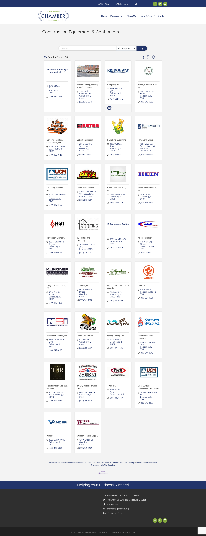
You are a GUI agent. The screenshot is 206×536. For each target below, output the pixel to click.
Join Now (103, 4)
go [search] (143, 48)
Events (160, 16)
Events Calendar (84, 462)
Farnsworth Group (145, 140)
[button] (45, 57)
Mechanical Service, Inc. (56, 336)
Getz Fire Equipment (85, 188)
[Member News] (109, 109)
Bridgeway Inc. (113, 85)
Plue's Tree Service (85, 336)
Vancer (49, 436)
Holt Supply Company (55, 238)
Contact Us (140, 462)
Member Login (122, 4)
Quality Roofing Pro (115, 336)
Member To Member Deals (112, 462)
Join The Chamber (108, 465)
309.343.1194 (112, 504)
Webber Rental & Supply (87, 436)
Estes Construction (85, 140)
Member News (71, 462)
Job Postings (130, 462)
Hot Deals (96, 462)
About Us (131, 16)
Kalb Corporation (145, 238)
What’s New (146, 16)
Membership (116, 16)
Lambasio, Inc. (83, 286)
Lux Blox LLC (143, 286)
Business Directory (56, 462)
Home (104, 16)
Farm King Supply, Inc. (116, 140)
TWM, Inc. (111, 386)
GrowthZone (130, 532)
